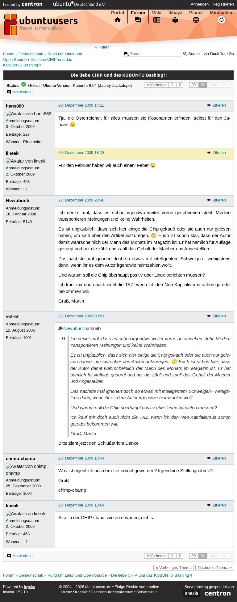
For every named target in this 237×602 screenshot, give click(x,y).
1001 (27, 337)
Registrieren (223, 4)
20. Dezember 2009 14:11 (81, 105)
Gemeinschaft (31, 54)
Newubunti (17, 200)
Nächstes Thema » (215, 567)
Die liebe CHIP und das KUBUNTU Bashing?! (151, 575)
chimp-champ (20, 459)
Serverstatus (146, 592)
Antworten (22, 92)
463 (26, 181)
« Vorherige (157, 85)
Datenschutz (101, 592)
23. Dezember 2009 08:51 (81, 316)
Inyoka (29, 587)
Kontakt (81, 592)
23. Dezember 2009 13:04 (81, 505)
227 (26, 134)
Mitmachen (222, 13)
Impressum (124, 592)
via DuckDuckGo (219, 54)
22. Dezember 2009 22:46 (81, 200)
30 (193, 85)
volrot (12, 316)
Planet (196, 13)
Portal (117, 13)
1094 (27, 493)
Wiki (156, 13)
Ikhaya (175, 13)
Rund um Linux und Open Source (77, 575)
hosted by (12, 4)
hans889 (15, 106)
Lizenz (66, 592)
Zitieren (219, 105)
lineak (12, 153)
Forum (138, 13)
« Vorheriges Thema (174, 567)
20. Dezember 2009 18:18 (81, 152)
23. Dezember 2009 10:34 (81, 458)
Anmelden (200, 4)
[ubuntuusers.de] (41, 26)
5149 (27, 221)
